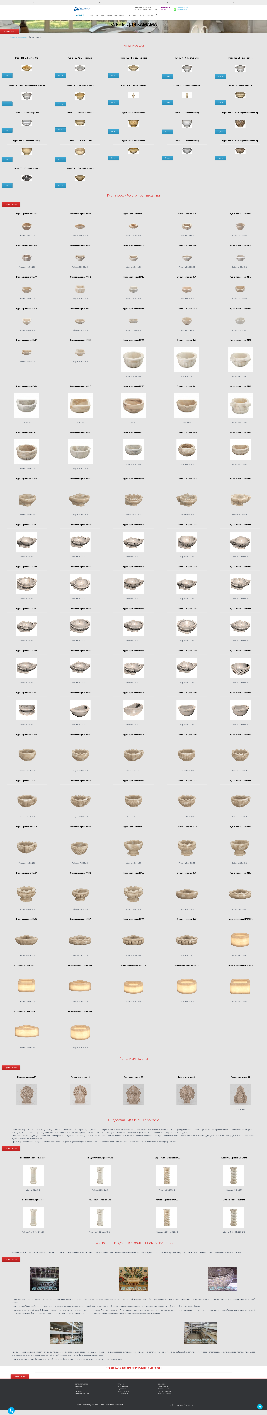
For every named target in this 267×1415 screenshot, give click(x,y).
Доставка (132, 15)
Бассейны (78, 1391)
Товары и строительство (116, 15)
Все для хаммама (122, 1386)
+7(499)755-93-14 (182, 7)
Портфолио (100, 15)
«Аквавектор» (188, 1405)
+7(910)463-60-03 (182, 9)
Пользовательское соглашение (112, 1405)
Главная (90, 15)
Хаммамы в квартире (82, 1393)
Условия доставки (164, 1391)
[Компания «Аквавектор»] (81, 9)
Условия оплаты (164, 1389)
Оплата (141, 15)
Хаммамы (78, 1386)
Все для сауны (121, 1389)
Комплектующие (122, 1393)
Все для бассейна (123, 1391)
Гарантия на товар (164, 1393)
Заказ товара (163, 1386)
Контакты (150, 15)
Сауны (77, 1389)
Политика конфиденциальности (87, 1405)
